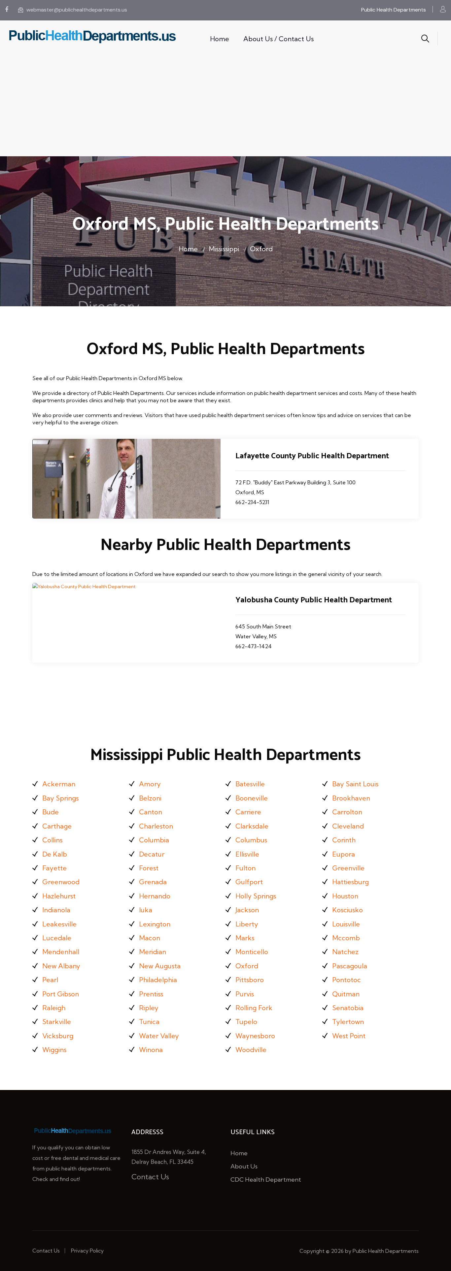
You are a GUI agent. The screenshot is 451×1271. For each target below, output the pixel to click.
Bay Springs (60, 798)
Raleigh (53, 1008)
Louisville (346, 924)
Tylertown (348, 1021)
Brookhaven (351, 798)
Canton (150, 812)
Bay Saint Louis (355, 784)
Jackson (247, 910)
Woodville (250, 1049)
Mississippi (224, 249)
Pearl (50, 980)
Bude (50, 812)
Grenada (153, 882)
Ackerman (58, 784)
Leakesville (59, 924)
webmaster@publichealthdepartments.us (76, 9)
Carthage (57, 826)
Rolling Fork (253, 1008)
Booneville (251, 798)
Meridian (152, 952)
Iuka (145, 910)
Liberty (246, 924)
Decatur (151, 854)
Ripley (148, 1008)
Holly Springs (255, 896)
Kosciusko (347, 910)
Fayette (54, 868)
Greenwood (61, 882)
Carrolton (347, 812)
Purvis (244, 994)
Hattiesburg (350, 882)
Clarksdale (251, 826)
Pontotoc (346, 980)
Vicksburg (57, 1036)
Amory (150, 784)
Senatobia (348, 1008)
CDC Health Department (265, 1179)
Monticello (251, 952)
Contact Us (150, 1176)
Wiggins (54, 1049)
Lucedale (56, 938)
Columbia (154, 840)
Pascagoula (349, 966)
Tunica (149, 1021)
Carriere (248, 812)
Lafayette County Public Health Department (312, 456)
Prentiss (151, 994)
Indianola (56, 910)
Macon (149, 938)
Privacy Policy (87, 1250)
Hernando (154, 896)
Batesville (250, 784)
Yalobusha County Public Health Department (313, 600)
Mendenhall (60, 952)
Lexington (154, 924)
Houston (345, 896)
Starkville (56, 1021)
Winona (151, 1049)
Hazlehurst (59, 896)
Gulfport (249, 882)
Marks (244, 938)
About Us (244, 1166)
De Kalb (54, 854)
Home (219, 39)
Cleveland (348, 826)
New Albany (61, 966)
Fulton (245, 868)
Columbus (251, 840)
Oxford (261, 249)
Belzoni (150, 798)
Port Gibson (60, 994)
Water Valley (159, 1036)
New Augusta (160, 966)
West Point (348, 1036)
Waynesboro (255, 1036)
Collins (52, 840)
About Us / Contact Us (278, 39)
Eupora (343, 854)
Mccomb (346, 938)
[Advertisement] (225, 107)
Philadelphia (158, 980)
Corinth (344, 840)
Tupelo (246, 1021)
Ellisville (247, 854)
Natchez (345, 952)
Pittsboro (249, 980)
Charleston (156, 826)
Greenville (348, 868)
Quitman (346, 994)
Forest (148, 868)
